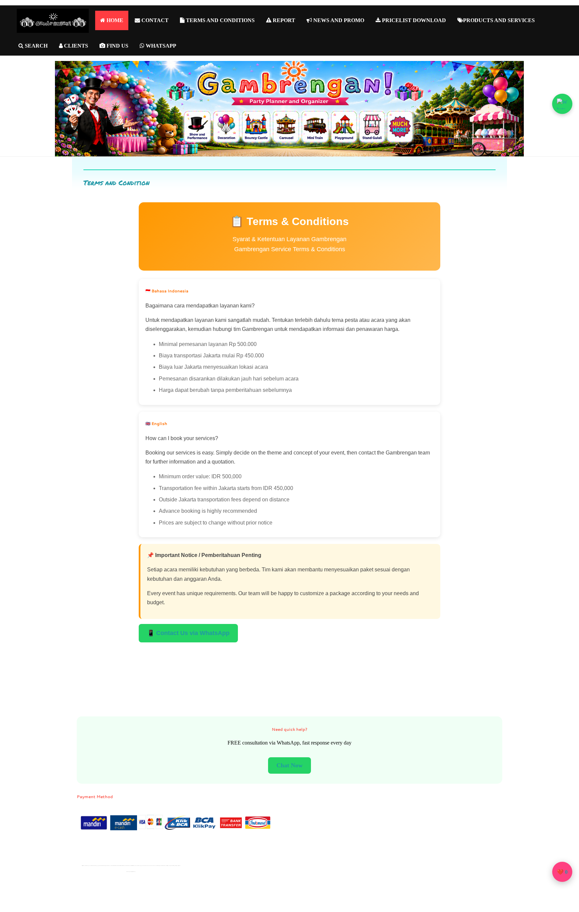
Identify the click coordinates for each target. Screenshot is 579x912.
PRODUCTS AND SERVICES (499, 20)
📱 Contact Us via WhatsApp (188, 633)
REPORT (283, 20)
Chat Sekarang (289, 765)
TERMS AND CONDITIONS (220, 20)
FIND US (116, 46)
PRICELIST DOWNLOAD (413, 20)
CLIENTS (75, 46)
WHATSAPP (160, 46)
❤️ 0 (562, 872)
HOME (114, 20)
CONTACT (154, 20)
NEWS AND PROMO (338, 20)
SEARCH (35, 46)
